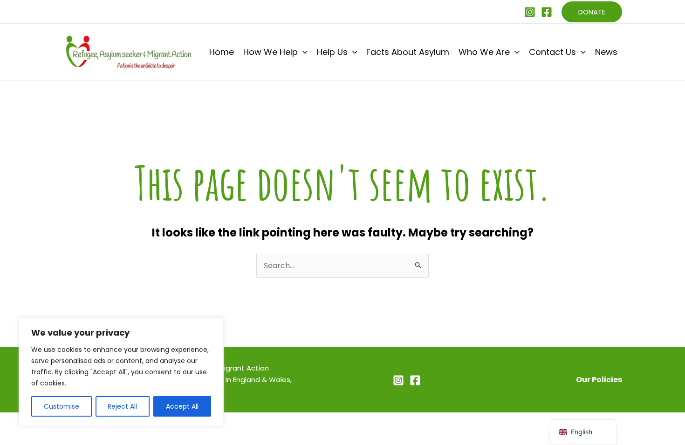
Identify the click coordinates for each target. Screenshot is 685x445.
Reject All (122, 406)
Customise (61, 406)
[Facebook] (546, 12)
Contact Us (552, 52)
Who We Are (484, 52)
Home (221, 52)
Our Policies (599, 379)
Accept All (182, 406)
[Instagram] (529, 12)
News (606, 52)
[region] (121, 371)
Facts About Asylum (407, 52)
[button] (592, 11)
